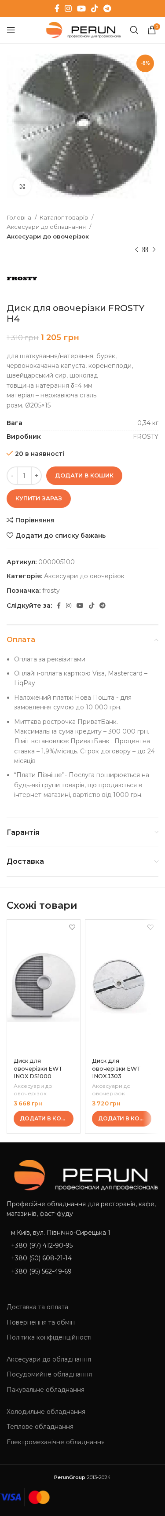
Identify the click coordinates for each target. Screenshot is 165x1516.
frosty (51, 591)
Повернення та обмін (41, 1322)
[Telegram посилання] (107, 8)
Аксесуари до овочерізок (48, 236)
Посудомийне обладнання (49, 1374)
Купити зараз (38, 498)
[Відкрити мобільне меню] (11, 30)
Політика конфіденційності (49, 1337)
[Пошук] (134, 30)
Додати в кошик (84, 475)
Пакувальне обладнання (45, 1390)
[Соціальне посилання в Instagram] (68, 8)
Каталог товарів (64, 217)
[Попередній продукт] (136, 250)
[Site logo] (81, 29)
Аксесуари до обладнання (47, 226)
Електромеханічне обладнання (56, 1442)
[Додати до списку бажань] (72, 927)
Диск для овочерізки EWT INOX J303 (116, 1068)
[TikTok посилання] (94, 8)
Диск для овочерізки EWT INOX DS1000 (38, 1068)
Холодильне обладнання (46, 1412)
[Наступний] (154, 250)
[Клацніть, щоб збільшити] (22, 186)
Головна (20, 217)
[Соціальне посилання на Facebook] (57, 8)
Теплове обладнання (40, 1427)
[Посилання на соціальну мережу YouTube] (81, 8)
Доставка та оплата (37, 1307)
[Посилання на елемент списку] (82, 1245)
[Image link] (82, 1174)
